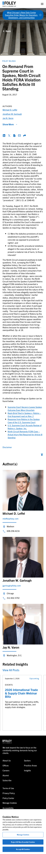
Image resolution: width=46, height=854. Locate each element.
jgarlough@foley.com (12, 585)
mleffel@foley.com (10, 518)
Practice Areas (30, 765)
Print (14, 135)
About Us (7, 760)
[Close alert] (40, 15)
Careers (6, 770)
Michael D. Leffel (10, 109)
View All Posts (11, 670)
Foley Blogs (9, 61)
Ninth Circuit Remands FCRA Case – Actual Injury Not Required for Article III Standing (25, 434)
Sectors (27, 760)
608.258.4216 (13, 531)
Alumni (6, 775)
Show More (8, 124)
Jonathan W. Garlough (12, 114)
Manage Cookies (23, 835)
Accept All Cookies (23, 849)
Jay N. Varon (8, 118)
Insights (27, 770)
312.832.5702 (13, 598)
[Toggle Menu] (42, 4)
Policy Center (8, 798)
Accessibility (8, 808)
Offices (6, 765)
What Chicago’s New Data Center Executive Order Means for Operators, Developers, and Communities (21, 15)
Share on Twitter (9, 135)
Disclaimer (7, 447)
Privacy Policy (9, 793)
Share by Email (19, 135)
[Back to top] (41, 455)
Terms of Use (8, 788)
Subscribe (7, 780)
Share (24, 135)
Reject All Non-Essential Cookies (23, 842)
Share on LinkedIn (4, 135)
